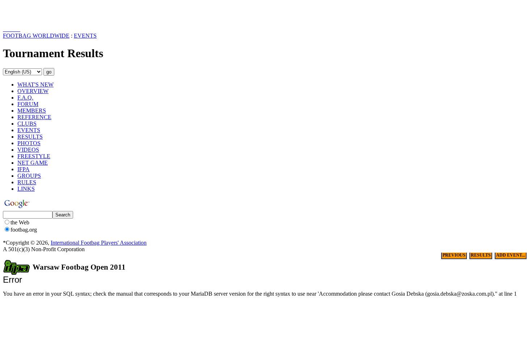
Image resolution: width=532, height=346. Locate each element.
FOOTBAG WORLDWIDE (36, 36)
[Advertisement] (45, 14)
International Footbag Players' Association (99, 243)
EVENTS (85, 36)
